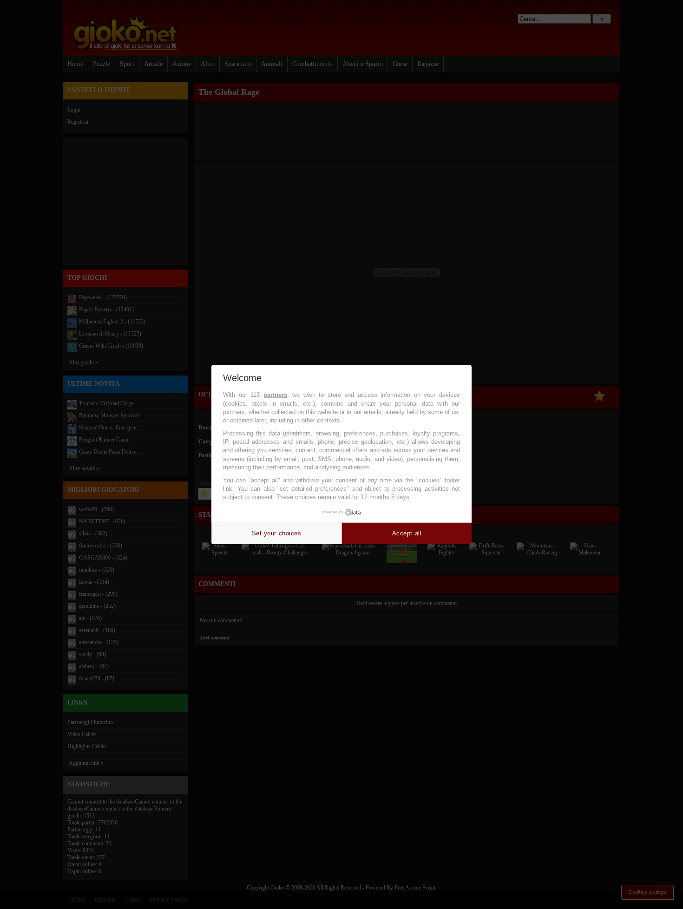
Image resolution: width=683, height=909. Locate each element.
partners (275, 394)
